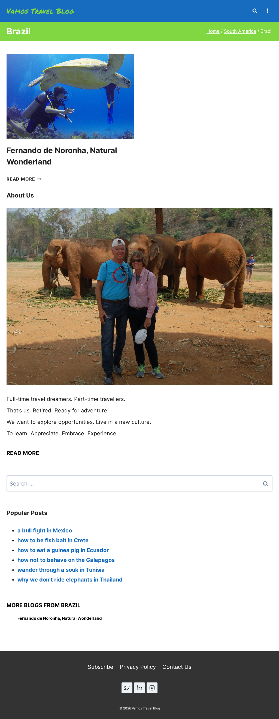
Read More (24, 179)
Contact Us (176, 667)
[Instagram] (152, 687)
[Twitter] (127, 687)
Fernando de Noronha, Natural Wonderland (59, 618)
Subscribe (100, 667)
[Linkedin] (139, 687)
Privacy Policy (138, 667)
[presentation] (70, 96)
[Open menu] (267, 11)
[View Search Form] (255, 11)
